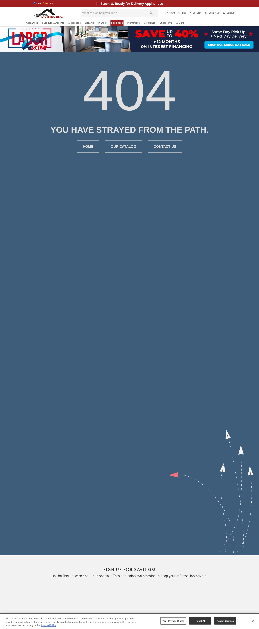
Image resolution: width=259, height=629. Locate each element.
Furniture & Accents (53, 23)
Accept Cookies (225, 620)
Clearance (149, 23)
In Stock (102, 23)
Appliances (32, 23)
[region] (129, 621)
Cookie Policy (48, 625)
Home (88, 146)
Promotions (133, 23)
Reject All (200, 620)
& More (180, 23)
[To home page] (48, 13)
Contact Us (165, 146)
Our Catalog (123, 146)
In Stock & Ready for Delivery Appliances (129, 4)
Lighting (89, 23)
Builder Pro (166, 23)
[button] (37, 3)
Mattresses (74, 23)
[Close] (253, 621)
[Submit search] (151, 13)
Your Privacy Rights (173, 620)
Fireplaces (117, 23)
